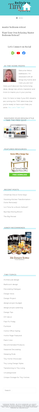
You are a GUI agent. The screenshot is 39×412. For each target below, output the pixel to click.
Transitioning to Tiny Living (14, 368)
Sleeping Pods (9, 354)
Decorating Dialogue (12, 289)
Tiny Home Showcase (12, 359)
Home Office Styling (12, 331)
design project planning (13, 308)
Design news (9, 294)
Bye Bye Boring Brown (13, 212)
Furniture (7, 326)
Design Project (10, 298)
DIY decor (8, 317)
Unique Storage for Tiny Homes (16, 377)
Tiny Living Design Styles (14, 363)
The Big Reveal (10, 216)
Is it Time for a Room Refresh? (16, 207)
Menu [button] (21, 18)
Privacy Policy (15, 405)
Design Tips (8, 312)
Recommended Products (14, 345)
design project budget (13, 303)
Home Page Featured (13, 335)
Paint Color (8, 340)
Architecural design (11, 280)
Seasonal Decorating (12, 349)
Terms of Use (26, 405)
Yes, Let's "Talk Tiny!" (16, 107)
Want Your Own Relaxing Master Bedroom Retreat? (18, 33)
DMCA (34, 405)
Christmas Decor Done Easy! (15, 195)
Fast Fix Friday (9, 322)
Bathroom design (11, 284)
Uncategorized (10, 373)
